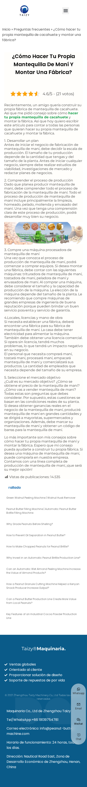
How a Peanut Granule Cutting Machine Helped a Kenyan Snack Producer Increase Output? (42, 586)
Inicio (6, 29)
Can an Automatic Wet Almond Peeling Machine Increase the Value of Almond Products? (43, 571)
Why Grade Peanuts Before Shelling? (29, 524)
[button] (65, 10)
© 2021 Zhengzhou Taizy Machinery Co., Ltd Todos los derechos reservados (43, 697)
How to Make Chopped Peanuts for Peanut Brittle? (37, 546)
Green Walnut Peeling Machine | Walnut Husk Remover (40, 498)
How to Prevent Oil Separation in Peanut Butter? (35, 535)
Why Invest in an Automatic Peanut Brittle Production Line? (43, 558)
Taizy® (44, 649)
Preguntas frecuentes (32, 29)
